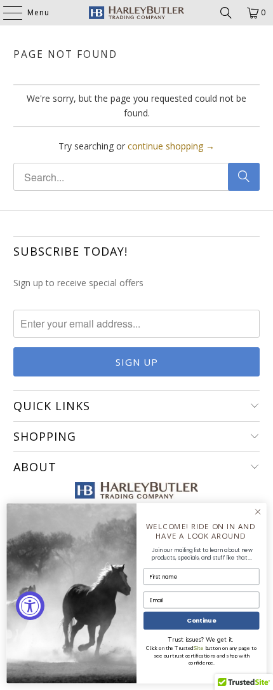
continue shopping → (171, 146)
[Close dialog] (257, 512)
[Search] (226, 12)
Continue (201, 620)
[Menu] (6, 12)
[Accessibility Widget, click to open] (30, 605)
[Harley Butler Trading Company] (137, 12)
